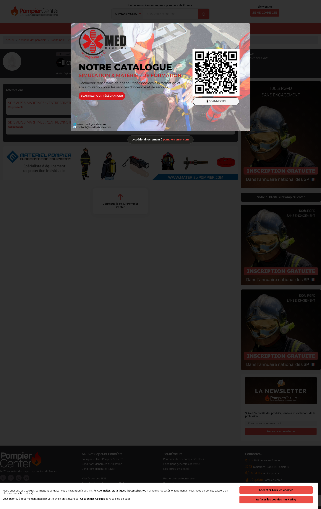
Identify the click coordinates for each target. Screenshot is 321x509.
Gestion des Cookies (92, 498)
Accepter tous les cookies (276, 490)
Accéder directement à (160, 139)
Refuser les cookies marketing (276, 499)
